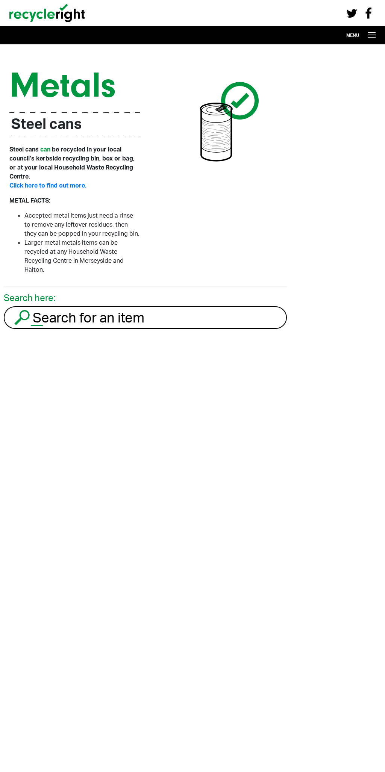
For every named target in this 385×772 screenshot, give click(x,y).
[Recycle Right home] (47, 23)
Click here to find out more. (47, 185)
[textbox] (158, 317)
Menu (352, 35)
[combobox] (145, 317)
